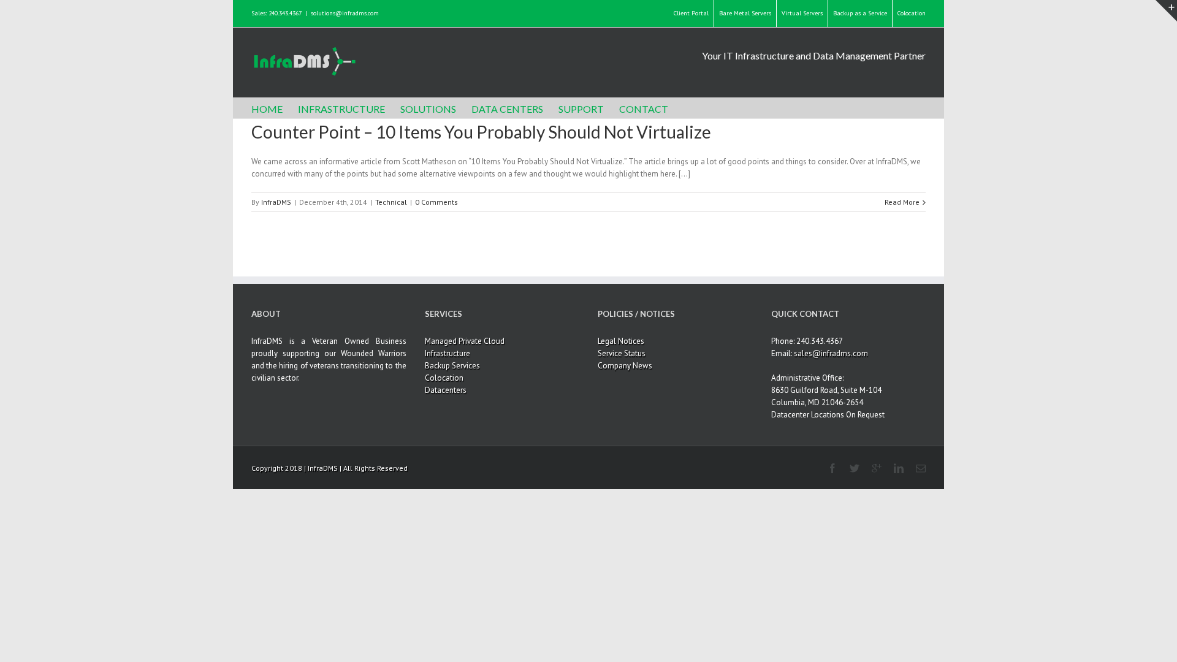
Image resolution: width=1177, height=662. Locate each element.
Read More (902, 202)
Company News (625, 365)
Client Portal (691, 13)
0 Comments (436, 202)
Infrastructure (447, 353)
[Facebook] (832, 468)
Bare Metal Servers (745, 13)
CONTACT (643, 109)
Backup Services (452, 365)
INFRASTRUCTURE (341, 109)
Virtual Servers (802, 13)
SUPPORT (581, 109)
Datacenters (446, 390)
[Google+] (877, 468)
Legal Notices (621, 341)
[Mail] (921, 468)
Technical (391, 202)
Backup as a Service (860, 13)
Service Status (622, 353)
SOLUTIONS (428, 109)
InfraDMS (276, 202)
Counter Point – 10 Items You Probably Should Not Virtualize (481, 131)
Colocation (911, 13)
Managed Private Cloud (465, 341)
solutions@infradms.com (345, 13)
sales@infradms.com (831, 353)
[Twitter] (854, 468)
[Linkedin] (899, 468)
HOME (267, 109)
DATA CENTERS (507, 109)
